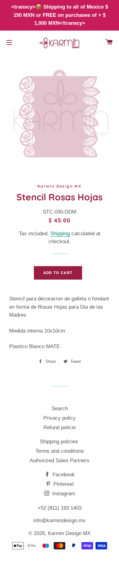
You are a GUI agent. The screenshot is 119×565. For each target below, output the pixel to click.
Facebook (63, 475)
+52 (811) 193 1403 (59, 508)
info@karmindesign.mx (59, 520)
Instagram (63, 493)
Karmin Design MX (69, 533)
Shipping (60, 233)
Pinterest (63, 484)
